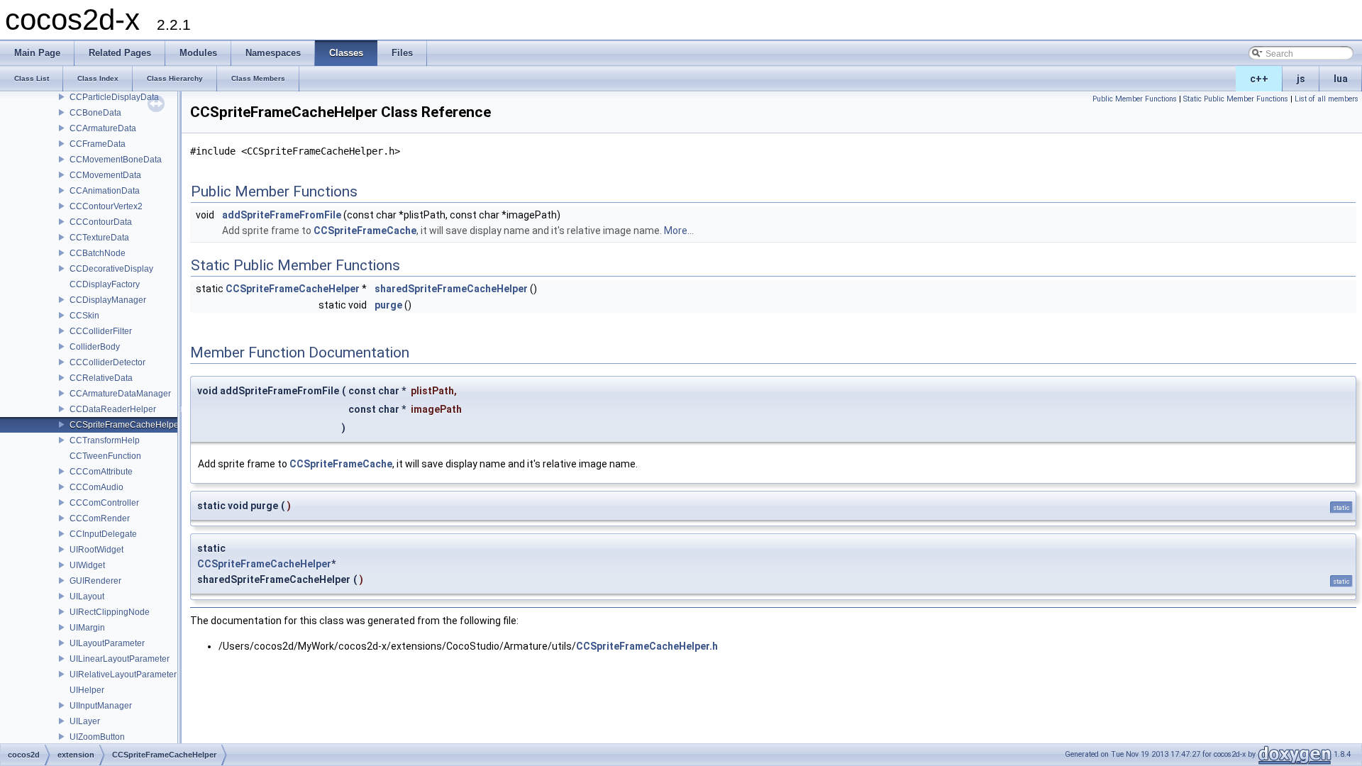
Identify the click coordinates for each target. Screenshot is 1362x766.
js (1301, 78)
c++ (1259, 78)
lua (1341, 78)
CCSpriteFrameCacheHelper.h (647, 646)
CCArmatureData (103, 128)
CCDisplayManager (108, 300)
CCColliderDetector (107, 362)
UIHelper (87, 690)
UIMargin (87, 628)
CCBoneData (95, 113)
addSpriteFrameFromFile (281, 215)
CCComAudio (96, 487)
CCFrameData (98, 144)
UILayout (87, 596)
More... (679, 230)
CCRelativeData (101, 378)
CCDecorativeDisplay (111, 269)
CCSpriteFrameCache (365, 230)
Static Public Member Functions (1235, 99)
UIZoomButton (97, 737)
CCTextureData (99, 238)
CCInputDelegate (103, 534)
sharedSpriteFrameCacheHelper (451, 288)
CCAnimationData (105, 191)
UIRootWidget (96, 550)
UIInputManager (101, 706)
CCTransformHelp (105, 440)
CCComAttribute (101, 472)
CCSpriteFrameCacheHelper (126, 425)
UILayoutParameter (107, 643)
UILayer (85, 721)
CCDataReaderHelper (113, 409)
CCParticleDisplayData (114, 97)
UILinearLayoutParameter (120, 659)
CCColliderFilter (101, 331)
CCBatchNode (98, 253)
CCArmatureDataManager (120, 394)
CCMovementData (105, 175)
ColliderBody (95, 347)
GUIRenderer (95, 581)
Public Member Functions (1134, 99)
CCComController (104, 503)
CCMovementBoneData (116, 160)
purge (388, 305)
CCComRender (100, 518)
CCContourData (101, 222)
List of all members (1326, 99)
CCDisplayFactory (105, 284)
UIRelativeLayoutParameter (123, 674)
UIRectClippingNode (110, 612)
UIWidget (87, 565)
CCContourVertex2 (106, 206)
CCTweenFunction (105, 456)
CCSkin (84, 316)
